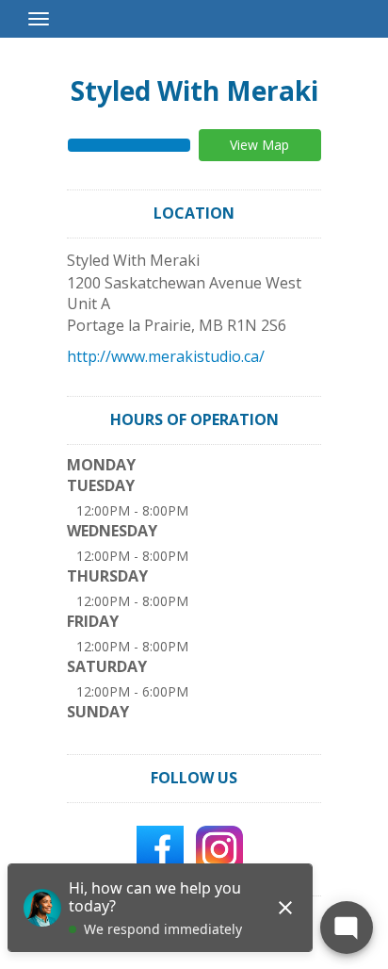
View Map (259, 145)
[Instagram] (219, 847)
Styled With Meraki (194, 90)
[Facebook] (160, 847)
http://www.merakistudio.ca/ (166, 356)
